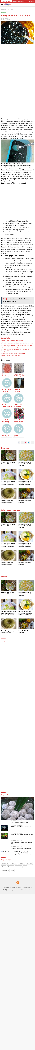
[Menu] (2, 4)
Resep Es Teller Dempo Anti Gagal (10, 355)
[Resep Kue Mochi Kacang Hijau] (17, 808)
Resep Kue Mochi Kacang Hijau (19, 822)
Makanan (13, 863)
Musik (3, 867)
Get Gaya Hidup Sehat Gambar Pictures (22, 834)
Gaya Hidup (5, 863)
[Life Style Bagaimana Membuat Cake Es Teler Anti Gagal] (26, 455)
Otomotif (18, 867)
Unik (12, 870)
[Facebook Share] (19, 442)
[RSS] (17, 882)
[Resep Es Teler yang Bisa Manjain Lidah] (8, 455)
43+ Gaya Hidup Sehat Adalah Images (21, 854)
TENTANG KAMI (27, 887)
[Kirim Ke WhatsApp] (32, 442)
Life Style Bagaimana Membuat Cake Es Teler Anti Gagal (17, 343)
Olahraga (10, 867)
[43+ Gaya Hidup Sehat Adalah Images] (12, 852)
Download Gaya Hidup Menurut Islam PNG (21, 843)
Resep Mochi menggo (12, 1)
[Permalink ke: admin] (2, 19)
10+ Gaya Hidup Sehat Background (21, 848)
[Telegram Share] (29, 442)
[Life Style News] (7, 4)
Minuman (3, 12)
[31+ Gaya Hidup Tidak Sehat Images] (4, 828)
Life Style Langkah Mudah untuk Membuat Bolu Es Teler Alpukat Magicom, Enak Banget (16, 346)
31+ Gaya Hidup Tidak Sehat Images (21, 827)
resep (25, 867)
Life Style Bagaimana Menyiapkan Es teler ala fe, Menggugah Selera (15, 350)
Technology (5, 870)
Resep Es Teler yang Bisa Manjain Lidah (12, 340)
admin (6, 18)
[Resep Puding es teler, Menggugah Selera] (8, 493)
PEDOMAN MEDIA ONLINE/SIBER (12, 887)
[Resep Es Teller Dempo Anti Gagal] (26, 493)
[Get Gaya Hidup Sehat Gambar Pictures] (4, 836)
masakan (21, 863)
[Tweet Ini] (22, 442)
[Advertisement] (17, 64)
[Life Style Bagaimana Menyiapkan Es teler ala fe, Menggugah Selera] (26, 474)
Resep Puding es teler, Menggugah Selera (13, 353)
